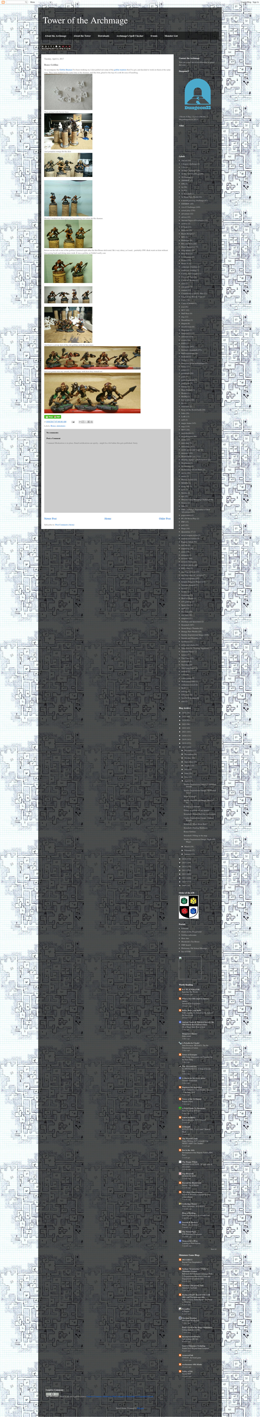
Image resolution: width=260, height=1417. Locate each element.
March (187, 846)
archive (184, 223)
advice (184, 217)
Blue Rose (185, 253)
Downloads (103, 35)
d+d (182, 306)
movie (183, 473)
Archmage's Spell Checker (129, 35)
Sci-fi (183, 588)
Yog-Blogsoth (187, 1173)
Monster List (171, 35)
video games (186, 678)
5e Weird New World (189, 197)
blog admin (186, 250)
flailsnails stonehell (189, 350)
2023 (184, 724)
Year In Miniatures (188, 698)
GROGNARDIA (188, 1117)
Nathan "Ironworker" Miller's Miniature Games (195, 1270)
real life (184, 545)
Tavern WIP (186, 1373)
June (186, 773)
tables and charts (188, 645)
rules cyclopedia (188, 578)
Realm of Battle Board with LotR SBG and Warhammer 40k (196, 1295)
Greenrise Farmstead (189, 1080)
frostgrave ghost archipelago (192, 363)
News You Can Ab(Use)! (191, 1110)
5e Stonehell (186, 193)
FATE (183, 343)
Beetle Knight (187, 233)
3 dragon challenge (189, 163)
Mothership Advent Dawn (191, 469)
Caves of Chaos (187, 276)
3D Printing (186, 177)
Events (154, 35)
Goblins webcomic (189, 935)
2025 (184, 716)
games (183, 369)
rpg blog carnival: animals (192, 575)
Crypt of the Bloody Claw (191, 296)
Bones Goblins (190, 831)
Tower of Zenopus (189, 1054)
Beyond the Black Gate (191, 1182)
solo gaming (186, 601)
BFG (183, 237)
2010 (184, 881)
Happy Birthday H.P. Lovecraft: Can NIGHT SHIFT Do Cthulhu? (195, 1142)
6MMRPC (185, 203)
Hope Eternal (186, 389)
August (187, 765)
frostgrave (185, 360)
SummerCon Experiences (191, 1003)
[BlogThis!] (83, 421)
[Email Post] (73, 421)
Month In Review (188, 456)
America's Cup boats (189, 1288)
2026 (184, 712)
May (186, 777)
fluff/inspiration (187, 353)
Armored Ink (187, 1355)
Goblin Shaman (66, 69)
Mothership (186, 466)
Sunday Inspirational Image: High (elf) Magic (199, 840)
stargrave (185, 618)
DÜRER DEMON (189, 1176)
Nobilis (184, 493)
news (183, 489)
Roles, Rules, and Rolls (191, 1010)
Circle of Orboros (188, 280)
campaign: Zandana (189, 266)
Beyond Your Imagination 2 (192, 1262)
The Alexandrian (189, 1066)
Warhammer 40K (188, 681)
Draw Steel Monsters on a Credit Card (195, 1215)
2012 (184, 874)
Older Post (165, 518)
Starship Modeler (189, 1317)
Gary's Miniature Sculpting (193, 1345)
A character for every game (194, 1078)
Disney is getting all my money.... (197, 810)
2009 (184, 885)
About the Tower (82, 35)
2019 (184, 739)
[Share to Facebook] (88, 421)
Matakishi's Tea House (190, 941)
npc (182, 496)
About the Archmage (55, 35)
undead (184, 671)
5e (182, 190)
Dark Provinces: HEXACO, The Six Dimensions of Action (195, 1046)
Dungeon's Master (189, 1033)
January (187, 854)
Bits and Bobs (187, 243)
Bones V (184, 263)
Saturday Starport (188, 585)
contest (184, 290)
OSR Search (186, 945)
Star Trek (185, 611)
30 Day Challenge (188, 170)
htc (182, 403)
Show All (214, 1249)
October (187, 757)
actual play (185, 210)
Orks (183, 506)
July (186, 769)
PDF (183, 521)
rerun (183, 551)
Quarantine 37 (187, 531)
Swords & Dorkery (190, 1222)
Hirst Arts (185, 938)
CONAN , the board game (191, 1357)
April (186, 781)
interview (185, 406)
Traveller (185, 664)
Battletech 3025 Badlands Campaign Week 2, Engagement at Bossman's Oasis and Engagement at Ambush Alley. (197, 1276)
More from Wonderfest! (190, 1320)
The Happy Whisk (189, 1161)
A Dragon (185, 1311)
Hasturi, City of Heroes (190, 1185)
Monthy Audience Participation (194, 459)
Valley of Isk (187, 1371)
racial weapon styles (189, 535)
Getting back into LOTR (191, 1330)
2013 (184, 870)
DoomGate (185, 320)
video (183, 674)
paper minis (186, 515)
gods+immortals (187, 380)
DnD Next (185, 313)
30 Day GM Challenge (190, 173)
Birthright (185, 240)
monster (184, 453)
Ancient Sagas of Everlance (192, 220)
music (183, 476)
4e (182, 187)
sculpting (185, 595)
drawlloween (186, 326)
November (188, 754)
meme (183, 439)
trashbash (185, 661)
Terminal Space (187, 651)
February (188, 850)
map (183, 426)
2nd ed (184, 160)
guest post (185, 383)
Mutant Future (187, 479)
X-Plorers (185, 694)
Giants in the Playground (191, 931)
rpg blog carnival (188, 571)
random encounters (189, 538)
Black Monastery (188, 247)
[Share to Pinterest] (91, 421)
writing (184, 691)
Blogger (140, 1408)
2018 (184, 743)
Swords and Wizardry (190, 638)
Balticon (184, 230)
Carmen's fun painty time (193, 1285)
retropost (185, 555)
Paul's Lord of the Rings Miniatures (197, 1327)
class (183, 283)
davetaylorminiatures (191, 1336)
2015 (184, 862)
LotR (183, 416)
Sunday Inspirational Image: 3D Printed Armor (200, 791)
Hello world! (186, 1036)
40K (183, 183)
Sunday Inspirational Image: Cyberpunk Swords (200, 785)
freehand (184, 356)
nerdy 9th (185, 486)
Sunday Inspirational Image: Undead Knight (199, 819)
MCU (183, 429)
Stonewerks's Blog (190, 1240)
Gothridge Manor (189, 1203)
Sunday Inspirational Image (192, 634)
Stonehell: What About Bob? (195, 824)
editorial (184, 336)
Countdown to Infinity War (192, 293)
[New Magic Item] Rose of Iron (193, 1027)
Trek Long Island (188, 668)
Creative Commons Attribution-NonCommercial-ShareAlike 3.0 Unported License (120, 1396)
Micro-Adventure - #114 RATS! (193, 1206)
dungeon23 (186, 333)
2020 (184, 735)
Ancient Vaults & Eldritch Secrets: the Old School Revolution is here (198, 1023)
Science (184, 591)
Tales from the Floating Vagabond (195, 648)
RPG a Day (185, 568)
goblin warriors (120, 69)
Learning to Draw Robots (191, 1243)
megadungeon (187, 436)
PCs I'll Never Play (188, 518)
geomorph (185, 373)
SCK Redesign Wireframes (192, 1234)
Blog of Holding (189, 1212)
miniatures (61, 425)
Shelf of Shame (187, 598)
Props (183, 528)
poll (183, 525)
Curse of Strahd (187, 303)
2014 (184, 866)
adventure (185, 213)
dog (182, 316)
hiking (184, 386)
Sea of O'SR (186, 951)
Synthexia (185, 641)
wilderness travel (188, 684)
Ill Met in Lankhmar (192, 806)
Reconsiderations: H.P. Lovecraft (194, 1120)
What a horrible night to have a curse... (195, 999)
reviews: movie (187, 565)
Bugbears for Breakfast (192, 1087)
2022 (184, 728)
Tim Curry (185, 658)
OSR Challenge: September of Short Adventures (195, 510)
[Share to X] (85, 421)
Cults (183, 300)
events (184, 340)
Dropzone (185, 330)
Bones (53, 425)
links (183, 413)
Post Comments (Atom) (64, 524)
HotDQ (184, 396)
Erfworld (184, 928)
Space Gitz (185, 605)
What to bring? (190, 796)
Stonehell (185, 624)
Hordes (184, 393)
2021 (184, 731)
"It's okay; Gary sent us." (192, 1192)
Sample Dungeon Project (191, 581)
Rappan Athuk (187, 541)
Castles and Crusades (189, 273)
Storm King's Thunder (190, 628)
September (188, 761)
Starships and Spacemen (191, 621)
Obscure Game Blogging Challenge (195, 499)
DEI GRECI (187, 1259)
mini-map (185, 443)
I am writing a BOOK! (190, 1339)
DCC (183, 310)
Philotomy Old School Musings (194, 948)
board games (186, 256)
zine (183, 701)
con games (185, 286)
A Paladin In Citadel (190, 1042)
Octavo (184, 502)
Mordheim (185, 463)
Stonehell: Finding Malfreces (195, 827)
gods (183, 376)
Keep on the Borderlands (191, 409)
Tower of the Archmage (85, 20)
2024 (184, 720)
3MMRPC (185, 180)
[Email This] (80, 421)
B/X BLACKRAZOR (191, 989)
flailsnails (185, 346)
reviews (184, 558)
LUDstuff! (186, 1126)
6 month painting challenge (192, 200)
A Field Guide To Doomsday (194, 1108)
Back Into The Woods (190, 992)
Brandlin (186, 1308)
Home (108, 518)
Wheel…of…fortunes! (190, 1225)
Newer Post (50, 518)
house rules (185, 399)
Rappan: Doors (187, 1101)
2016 (184, 858)
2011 (184, 878)
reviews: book (187, 561)
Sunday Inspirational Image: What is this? (198, 801)
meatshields (186, 433)
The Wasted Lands (190, 1138)
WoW (183, 688)
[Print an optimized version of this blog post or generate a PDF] (52, 417)
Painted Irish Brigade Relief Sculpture (195, 1348)
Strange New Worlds (189, 631)
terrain (184, 654)
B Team (184, 227)
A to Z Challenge (188, 207)
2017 (184, 747)
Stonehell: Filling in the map (195, 835)
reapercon (185, 548)
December (188, 750)
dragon (184, 323)
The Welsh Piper (189, 1231)
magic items (186, 423)
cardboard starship (188, 270)
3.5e (183, 167)
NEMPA (184, 483)
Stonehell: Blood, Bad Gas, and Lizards (200, 814)
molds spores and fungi (190, 449)
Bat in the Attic (188, 1150)
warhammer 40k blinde (192, 1364)
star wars (184, 615)
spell (183, 608)
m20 (183, 419)
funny (183, 366)
